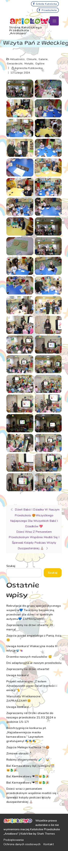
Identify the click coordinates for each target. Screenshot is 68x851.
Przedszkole (49, 10)
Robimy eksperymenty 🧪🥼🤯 (28, 760)
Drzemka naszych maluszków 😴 (29, 657)
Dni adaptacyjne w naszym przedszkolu (34, 663)
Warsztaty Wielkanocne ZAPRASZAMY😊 (23, 698)
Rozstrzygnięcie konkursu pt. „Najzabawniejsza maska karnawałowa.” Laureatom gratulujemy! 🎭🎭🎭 (26, 734)
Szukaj (10, 566)
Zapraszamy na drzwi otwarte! (27, 669)
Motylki (28, 63)
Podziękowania (13, 840)
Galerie (43, 59)
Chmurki (32, 59)
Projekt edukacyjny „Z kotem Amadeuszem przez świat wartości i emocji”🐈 (31, 685)
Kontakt (48, 844)
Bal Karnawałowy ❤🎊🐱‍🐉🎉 (28, 776)
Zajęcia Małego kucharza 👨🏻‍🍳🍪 (28, 747)
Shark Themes (46, 834)
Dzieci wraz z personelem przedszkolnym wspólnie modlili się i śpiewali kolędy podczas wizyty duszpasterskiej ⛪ (32, 795)
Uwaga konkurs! (17, 675)
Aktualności (17, 59)
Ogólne (39, 63)
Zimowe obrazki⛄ (19, 754)
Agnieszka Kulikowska (28, 68)
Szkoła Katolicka (46, 4)
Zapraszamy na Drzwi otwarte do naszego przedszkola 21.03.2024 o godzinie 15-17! (31, 717)
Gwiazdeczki (14, 63)
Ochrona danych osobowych (22, 844)
